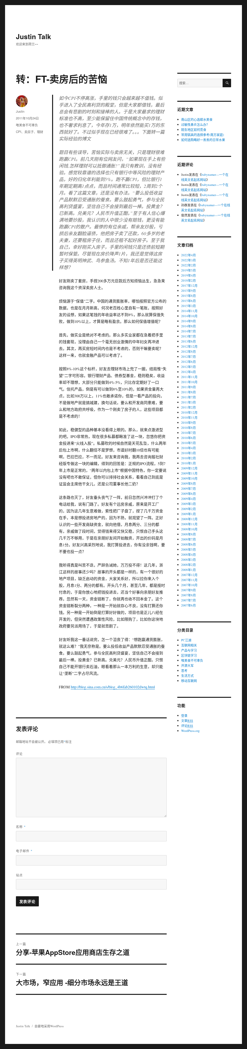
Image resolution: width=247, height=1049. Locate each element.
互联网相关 (189, 645)
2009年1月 (188, 514)
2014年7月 (188, 331)
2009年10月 (189, 478)
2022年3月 (188, 260)
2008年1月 (188, 570)
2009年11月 (189, 473)
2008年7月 (188, 539)
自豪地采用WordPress (49, 1026)
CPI (18, 131)
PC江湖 (186, 640)
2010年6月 (188, 438)
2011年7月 (188, 397)
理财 (40, 131)
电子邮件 (24, 850)
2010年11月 (189, 417)
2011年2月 (188, 407)
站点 (19, 875)
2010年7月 (188, 432)
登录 (184, 715)
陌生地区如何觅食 (193, 129)
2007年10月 (189, 585)
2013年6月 (188, 341)
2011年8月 (188, 392)
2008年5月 (188, 549)
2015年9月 (188, 290)
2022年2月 (188, 265)
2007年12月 (189, 575)
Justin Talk (33, 36)
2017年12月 (189, 285)
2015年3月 (188, 306)
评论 (19, 753)
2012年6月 (188, 361)
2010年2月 (188, 458)
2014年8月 (188, 326)
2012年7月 (188, 356)
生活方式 (187, 675)
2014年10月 (189, 316)
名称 (21, 826)
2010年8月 (188, 427)
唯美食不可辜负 (27, 125)
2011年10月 (189, 382)
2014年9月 (188, 321)
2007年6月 (188, 605)
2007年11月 (189, 580)
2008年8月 (188, 534)
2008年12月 (189, 519)
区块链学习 (189, 655)
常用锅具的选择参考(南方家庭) (202, 134)
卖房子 (29, 131)
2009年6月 (188, 493)
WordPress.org (190, 730)
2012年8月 (188, 351)
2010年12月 (189, 412)
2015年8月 (188, 295)
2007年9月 (188, 590)
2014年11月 (189, 311)
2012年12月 (189, 346)
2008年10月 (189, 529)
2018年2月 (188, 280)
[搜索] (227, 83)
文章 (187, 720)
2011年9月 (188, 387)
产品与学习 (189, 650)
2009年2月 (188, 509)
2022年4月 (188, 255)
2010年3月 (188, 453)
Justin (20, 111)
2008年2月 (188, 564)
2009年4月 (188, 498)
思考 (184, 670)
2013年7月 (188, 336)
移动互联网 (189, 680)
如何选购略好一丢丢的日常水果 (203, 140)
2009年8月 (188, 483)
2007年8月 (188, 595)
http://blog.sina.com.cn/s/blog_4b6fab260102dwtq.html (113, 686)
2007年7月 (188, 600)
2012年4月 (188, 372)
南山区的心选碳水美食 (197, 119)
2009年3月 (188, 504)
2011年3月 (188, 402)
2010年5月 (188, 443)
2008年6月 (188, 544)
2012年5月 (188, 366)
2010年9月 (188, 422)
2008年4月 (188, 554)
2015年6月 (188, 301)
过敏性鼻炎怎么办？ (195, 124)
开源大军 (187, 665)
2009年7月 (188, 488)
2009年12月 (189, 468)
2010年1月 (188, 463)
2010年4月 (188, 448)
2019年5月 (188, 270)
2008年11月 (189, 524)
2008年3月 (188, 559)
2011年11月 (189, 377)
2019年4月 (188, 275)
